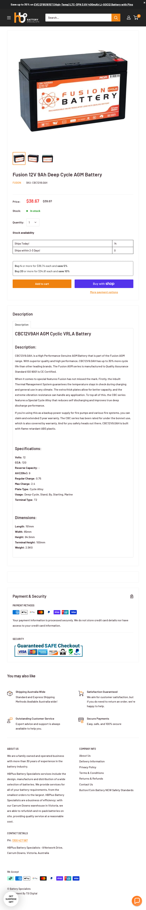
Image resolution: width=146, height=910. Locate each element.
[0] (136, 17)
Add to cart (42, 283)
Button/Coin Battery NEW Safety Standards (106, 790)
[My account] (129, 18)
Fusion (17, 182)
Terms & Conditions (91, 772)
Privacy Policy (87, 767)
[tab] (22, 324)
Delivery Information (92, 761)
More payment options (104, 292)
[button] (137, 901)
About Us (85, 755)
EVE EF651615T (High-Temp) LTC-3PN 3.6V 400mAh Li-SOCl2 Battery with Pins (83, 4)
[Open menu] (9, 17)
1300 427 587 (20, 840)
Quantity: (18, 222)
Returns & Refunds (91, 778)
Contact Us (86, 784)
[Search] (115, 17)
